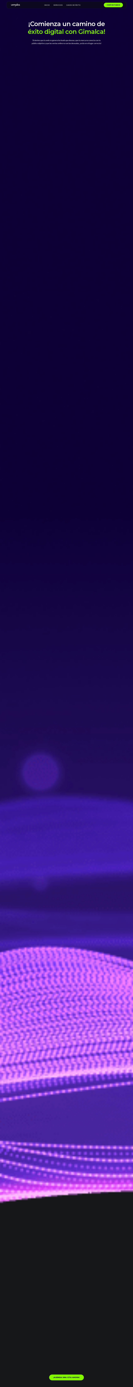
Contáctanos (113, 5)
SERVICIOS (58, 5)
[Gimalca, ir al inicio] (15, 5)
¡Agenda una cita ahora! (66, 1377)
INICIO (47, 5)
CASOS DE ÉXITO (73, 5)
